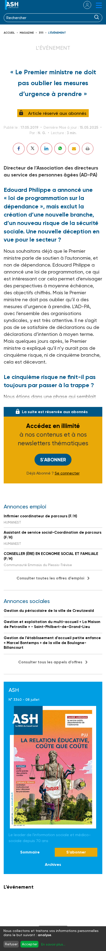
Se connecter (67, 473)
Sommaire (30, 852)
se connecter (84, 5)
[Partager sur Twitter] (32, 148)
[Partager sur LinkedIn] (46, 148)
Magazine (27, 32)
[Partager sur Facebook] (19, 148)
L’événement (57, 32)
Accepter (29, 944)
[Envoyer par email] (74, 148)
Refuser (11, 944)
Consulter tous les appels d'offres (50, 662)
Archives (53, 864)
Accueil (9, 32)
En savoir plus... (53, 944)
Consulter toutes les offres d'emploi (50, 578)
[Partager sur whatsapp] (60, 148)
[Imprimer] (87, 148)
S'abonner (53, 460)
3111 (41, 32)
